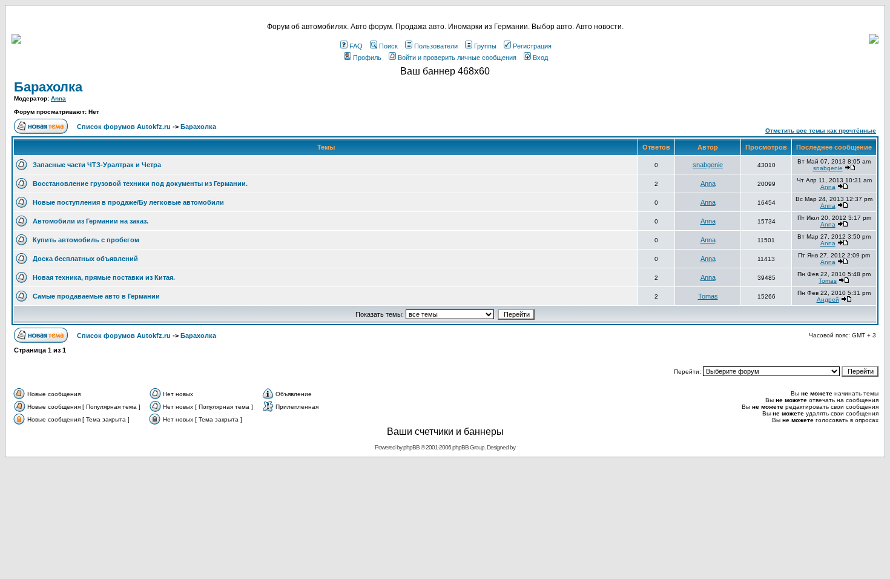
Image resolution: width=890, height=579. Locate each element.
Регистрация (532, 46)
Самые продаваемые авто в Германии (96, 296)
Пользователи (436, 46)
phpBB (411, 447)
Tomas (828, 280)
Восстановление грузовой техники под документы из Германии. (140, 183)
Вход (540, 57)
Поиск (388, 46)
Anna (58, 98)
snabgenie (708, 164)
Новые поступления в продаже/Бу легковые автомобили (128, 202)
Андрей (828, 299)
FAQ (356, 46)
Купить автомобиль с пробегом (86, 239)
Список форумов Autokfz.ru (124, 126)
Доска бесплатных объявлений (85, 258)
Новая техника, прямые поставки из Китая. (104, 277)
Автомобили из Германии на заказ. (90, 221)
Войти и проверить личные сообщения (457, 57)
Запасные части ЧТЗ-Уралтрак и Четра (97, 164)
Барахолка (48, 86)
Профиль (367, 57)
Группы (485, 46)
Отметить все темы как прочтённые (820, 130)
